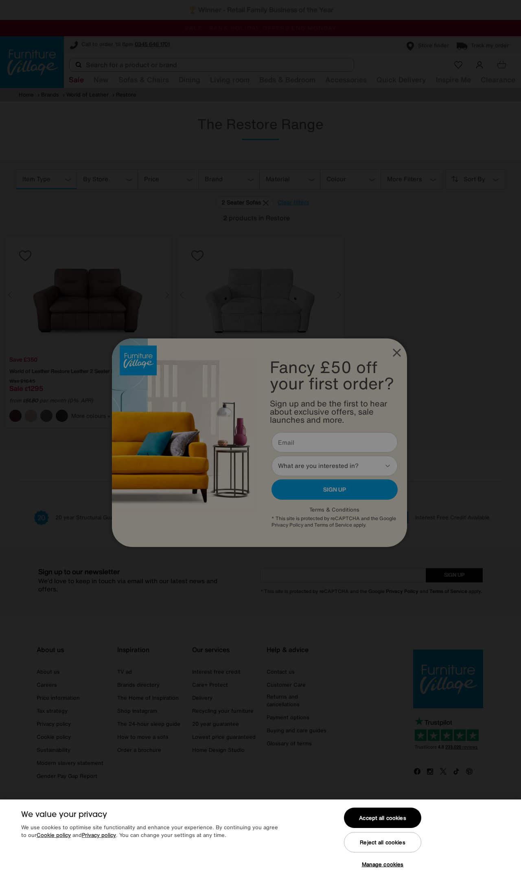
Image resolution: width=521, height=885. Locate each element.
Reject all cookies (382, 842)
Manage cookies (383, 864)
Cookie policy (54, 835)
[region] (260, 842)
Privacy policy (99, 835)
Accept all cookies (382, 818)
